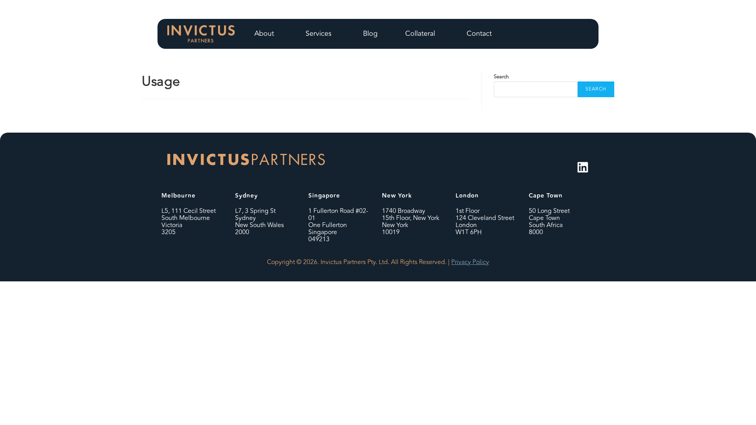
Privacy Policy (470, 262)
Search (501, 77)
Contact (479, 33)
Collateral (420, 33)
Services (319, 33)
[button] (266, 33)
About (264, 33)
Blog (370, 33)
